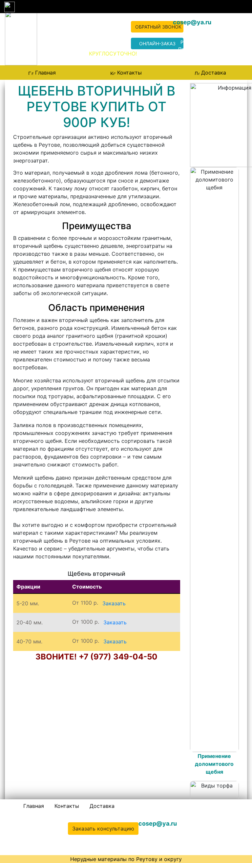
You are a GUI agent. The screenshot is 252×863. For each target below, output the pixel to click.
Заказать (114, 603)
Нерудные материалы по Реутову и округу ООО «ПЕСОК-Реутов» (63, 40)
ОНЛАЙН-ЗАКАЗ (157, 43)
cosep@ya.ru (192, 22)
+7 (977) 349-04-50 (106, 31)
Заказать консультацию (103, 828)
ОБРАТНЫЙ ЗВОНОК (158, 27)
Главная (45, 72)
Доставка (213, 72)
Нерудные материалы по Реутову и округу (126, 859)
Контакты (129, 72)
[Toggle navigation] (9, 6)
